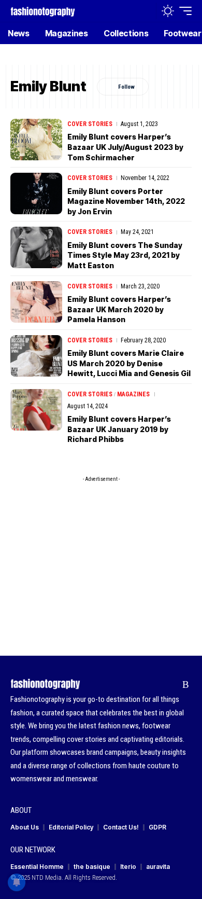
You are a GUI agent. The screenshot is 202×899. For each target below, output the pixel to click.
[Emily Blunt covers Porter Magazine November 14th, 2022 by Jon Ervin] (36, 193)
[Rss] (186, 684)
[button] (145, 11)
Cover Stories (89, 124)
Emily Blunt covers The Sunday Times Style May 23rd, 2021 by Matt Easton (124, 255)
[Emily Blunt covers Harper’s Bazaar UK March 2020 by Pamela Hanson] (36, 302)
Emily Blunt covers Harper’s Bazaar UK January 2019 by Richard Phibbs (119, 429)
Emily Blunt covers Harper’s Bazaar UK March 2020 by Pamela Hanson (119, 309)
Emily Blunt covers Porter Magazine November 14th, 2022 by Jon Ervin (126, 201)
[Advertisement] (101, 552)
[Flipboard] (169, 684)
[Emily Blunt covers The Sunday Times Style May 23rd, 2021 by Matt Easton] (36, 247)
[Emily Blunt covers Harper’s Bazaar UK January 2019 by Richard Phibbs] (36, 410)
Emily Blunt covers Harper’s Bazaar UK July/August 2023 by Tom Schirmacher (125, 146)
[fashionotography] (42, 11)
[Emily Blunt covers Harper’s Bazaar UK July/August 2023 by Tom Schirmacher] (36, 139)
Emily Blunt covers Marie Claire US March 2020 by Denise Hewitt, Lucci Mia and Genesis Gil (129, 363)
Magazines (133, 394)
